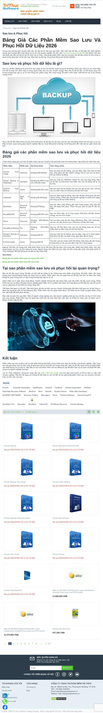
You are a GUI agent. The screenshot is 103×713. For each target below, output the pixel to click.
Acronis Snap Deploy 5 (13, 590)
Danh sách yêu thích (9, 698)
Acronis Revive (58, 554)
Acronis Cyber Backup (61, 482)
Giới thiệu (22, 21)
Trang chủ (9, 21)
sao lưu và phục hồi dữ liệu (74, 53)
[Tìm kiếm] (72, 6)
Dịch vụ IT (48, 21)
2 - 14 (48, 644)
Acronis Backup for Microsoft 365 (66, 446)
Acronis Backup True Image (15, 482)
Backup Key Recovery (61, 629)
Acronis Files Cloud (11, 554)
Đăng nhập (6, 687)
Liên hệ (68, 21)
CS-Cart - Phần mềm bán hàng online (68, 711)
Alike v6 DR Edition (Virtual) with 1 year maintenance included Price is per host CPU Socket (73, 591)
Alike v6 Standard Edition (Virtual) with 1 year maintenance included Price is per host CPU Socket (24, 630)
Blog (59, 21)
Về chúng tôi (31, 687)
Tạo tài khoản (7, 691)
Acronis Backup (10, 446)
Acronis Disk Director (61, 518)
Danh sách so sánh (9, 701)
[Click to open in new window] (58, 674)
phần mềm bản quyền (50, 373)
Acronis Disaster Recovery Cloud (17, 518)
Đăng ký (67, 668)
